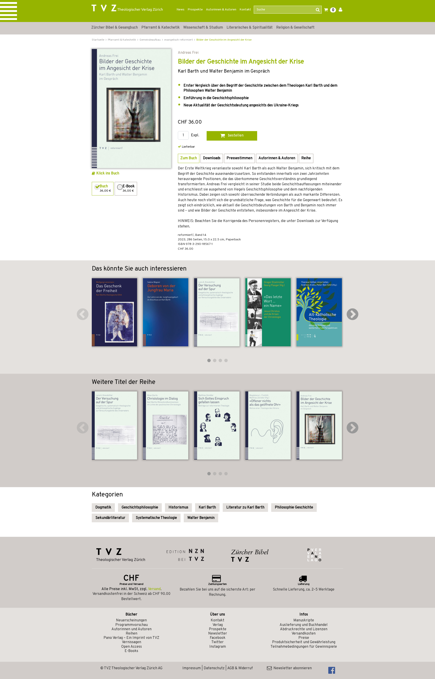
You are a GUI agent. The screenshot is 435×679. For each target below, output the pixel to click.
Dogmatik (103, 507)
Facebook (217, 638)
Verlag (218, 625)
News (180, 10)
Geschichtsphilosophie (140, 507)
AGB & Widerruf (240, 668)
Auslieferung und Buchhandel (304, 625)
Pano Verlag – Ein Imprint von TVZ (131, 638)
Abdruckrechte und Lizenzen (303, 629)
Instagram (217, 647)
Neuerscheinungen (131, 620)
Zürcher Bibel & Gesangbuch (114, 27)
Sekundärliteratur (110, 518)
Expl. (195, 135)
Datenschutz (214, 668)
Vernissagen (131, 642)
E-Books (131, 651)
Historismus (178, 507)
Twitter (217, 642)
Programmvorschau (131, 625)
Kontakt (245, 10)
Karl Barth (207, 507)
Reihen (131, 633)
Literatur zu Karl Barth (245, 507)
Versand (154, 589)
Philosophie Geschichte (294, 507)
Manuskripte (303, 620)
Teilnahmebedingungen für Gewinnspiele (304, 647)
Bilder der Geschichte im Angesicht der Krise (223, 40)
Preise (303, 638)
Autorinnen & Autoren (221, 10)
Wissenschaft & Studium (203, 27)
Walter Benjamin (201, 518)
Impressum (191, 668)
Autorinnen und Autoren (131, 629)
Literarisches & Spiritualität (250, 27)
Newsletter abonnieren (292, 668)
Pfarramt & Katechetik (160, 27)
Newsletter (217, 633)
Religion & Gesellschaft (295, 27)
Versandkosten (304, 633)
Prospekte (195, 10)
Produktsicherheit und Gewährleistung (303, 642)
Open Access (131, 647)
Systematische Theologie (156, 518)
